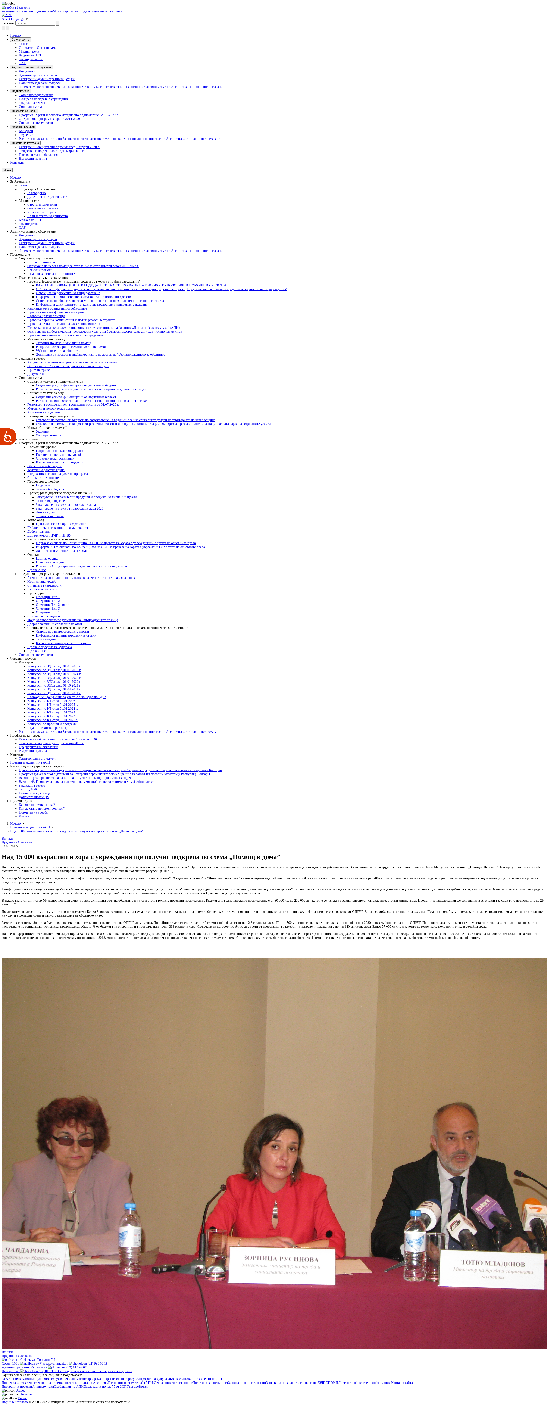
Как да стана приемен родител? (42, 808)
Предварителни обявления (38, 154)
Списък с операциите (43, 477)
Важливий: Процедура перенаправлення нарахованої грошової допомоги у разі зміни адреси (86, 781)
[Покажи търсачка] (3, 28)
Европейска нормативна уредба (59, 454)
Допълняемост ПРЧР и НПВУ (49, 535)
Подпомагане (20, 91)
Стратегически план (42, 204)
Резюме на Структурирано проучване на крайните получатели (81, 566)
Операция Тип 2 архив (52, 604)
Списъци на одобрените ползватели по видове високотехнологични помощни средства (100, 300)
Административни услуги (38, 75)
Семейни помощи (40, 270)
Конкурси (26, 131)
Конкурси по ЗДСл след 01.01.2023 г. (54, 678)
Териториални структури (37, 758)
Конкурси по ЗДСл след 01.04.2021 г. (54, 689)
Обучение (26, 135)
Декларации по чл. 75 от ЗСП (105, 1386)
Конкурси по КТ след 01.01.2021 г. (52, 720)
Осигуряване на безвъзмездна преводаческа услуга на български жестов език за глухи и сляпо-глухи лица (104, 331)
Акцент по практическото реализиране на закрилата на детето (72, 362)
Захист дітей (28, 789)
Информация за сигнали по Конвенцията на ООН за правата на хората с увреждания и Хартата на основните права (120, 547)
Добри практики (39, 531)
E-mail (22, 1398)
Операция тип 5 (47, 612)
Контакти (17, 162)
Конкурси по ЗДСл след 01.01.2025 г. (54, 670)
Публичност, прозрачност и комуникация (57, 527)
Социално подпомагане (36, 95)
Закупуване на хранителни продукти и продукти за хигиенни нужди (86, 497)
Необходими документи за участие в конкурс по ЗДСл (66, 697)
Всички (7, 838)
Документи (27, 71)
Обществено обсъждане (44, 466)
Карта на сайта (402, 1382)
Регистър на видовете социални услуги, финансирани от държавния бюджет (92, 389)
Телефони (27, 1394)
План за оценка (47, 558)
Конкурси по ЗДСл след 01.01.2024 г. (54, 674)
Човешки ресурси (23, 126)
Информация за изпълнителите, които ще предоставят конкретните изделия (91, 304)
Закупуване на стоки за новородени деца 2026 (69, 508)
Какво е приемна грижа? (37, 804)
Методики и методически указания (53, 408)
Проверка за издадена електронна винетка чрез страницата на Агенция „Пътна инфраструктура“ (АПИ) (103, 327)
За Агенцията (20, 39)
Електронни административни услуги (47, 79)
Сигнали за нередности (36, 122)
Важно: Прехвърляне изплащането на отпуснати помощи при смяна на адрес (75, 778)
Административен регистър (47, 728)
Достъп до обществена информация (364, 1382)
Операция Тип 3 (48, 608)
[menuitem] (282, 44)
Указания (42, 431)
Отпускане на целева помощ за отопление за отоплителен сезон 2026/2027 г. (83, 266)
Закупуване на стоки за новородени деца (66, 504)
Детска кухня (45, 512)
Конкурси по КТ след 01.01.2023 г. (52, 712)
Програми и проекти (17, 1386)
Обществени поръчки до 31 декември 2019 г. (51, 151)
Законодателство (31, 59)
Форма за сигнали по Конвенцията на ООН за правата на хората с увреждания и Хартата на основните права (116, 543)
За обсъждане (46, 639)
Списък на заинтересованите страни (62, 631)
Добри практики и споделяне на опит (54, 624)
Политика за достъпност (210, 1382)
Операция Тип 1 (48, 597)
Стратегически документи (55, 458)
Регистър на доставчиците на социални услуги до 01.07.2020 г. (73, 404)
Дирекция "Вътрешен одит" (47, 197)
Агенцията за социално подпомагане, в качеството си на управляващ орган (82, 577)
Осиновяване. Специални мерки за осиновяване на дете (68, 366)
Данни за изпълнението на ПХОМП (62, 551)
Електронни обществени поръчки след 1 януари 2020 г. (59, 147)
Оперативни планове (42, 208)
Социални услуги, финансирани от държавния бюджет (76, 385)
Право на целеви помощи (46, 316)
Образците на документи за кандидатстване (68, 293)
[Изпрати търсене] (57, 23)
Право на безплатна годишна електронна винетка (63, 324)
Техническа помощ (50, 516)
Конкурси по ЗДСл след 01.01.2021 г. (54, 693)
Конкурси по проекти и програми (52, 724)
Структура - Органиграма (37, 47)
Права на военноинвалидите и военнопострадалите (65, 335)
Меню (7, 170)
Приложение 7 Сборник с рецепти (61, 524)
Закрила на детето (32, 103)
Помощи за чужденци (35, 793)
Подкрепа (43, 485)
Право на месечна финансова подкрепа (56, 312)
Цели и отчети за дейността (47, 216)
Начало (15, 35)
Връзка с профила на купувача (49, 647)
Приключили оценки (51, 562)
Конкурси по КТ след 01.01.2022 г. (52, 716)
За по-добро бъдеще (50, 489)
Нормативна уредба (41, 581)
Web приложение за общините (58, 350)
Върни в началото (15, 1402)
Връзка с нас (36, 570)
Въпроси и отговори (42, 589)
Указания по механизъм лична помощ (63, 343)
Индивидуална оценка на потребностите (57, 308)
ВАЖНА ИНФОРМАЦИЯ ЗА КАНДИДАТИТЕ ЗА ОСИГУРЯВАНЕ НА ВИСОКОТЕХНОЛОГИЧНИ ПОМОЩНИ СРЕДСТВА (131, 285)
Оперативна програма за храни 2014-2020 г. (51, 119)
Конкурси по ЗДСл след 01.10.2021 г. (54, 685)
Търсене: (8, 23)
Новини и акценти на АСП (30, 762)
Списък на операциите (44, 616)
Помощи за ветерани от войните (51, 274)
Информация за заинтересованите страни (66, 635)
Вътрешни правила (33, 158)
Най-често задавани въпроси (40, 83)
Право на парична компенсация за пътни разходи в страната (71, 320)
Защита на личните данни (247, 1382)
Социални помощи (41, 262)
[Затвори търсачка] (7, 28)
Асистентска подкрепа (43, 412)
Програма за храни (24, 110)
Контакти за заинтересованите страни (63, 643)
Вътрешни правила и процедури (59, 462)
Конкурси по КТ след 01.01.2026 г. (52, 701)
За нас (23, 44)
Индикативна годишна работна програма (57, 474)
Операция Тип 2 (48, 601)
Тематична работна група (46, 470)
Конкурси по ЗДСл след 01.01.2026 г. (54, 666)
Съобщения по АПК (69, 1386)
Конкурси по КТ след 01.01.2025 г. (52, 704)
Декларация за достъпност (173, 1382)
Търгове (133, 1386)
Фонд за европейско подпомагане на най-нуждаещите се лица (72, 620)
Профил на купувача (25, 142)
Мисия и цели (29, 51)
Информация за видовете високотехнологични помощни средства (84, 297)
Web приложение (48, 435)
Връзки (144, 1386)
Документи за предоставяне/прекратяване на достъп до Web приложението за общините (100, 354)
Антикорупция (43, 1386)
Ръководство (36, 193)
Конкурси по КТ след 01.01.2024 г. (52, 708)
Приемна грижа (38, 370)
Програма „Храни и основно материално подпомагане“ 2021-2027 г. (69, 115)
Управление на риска (42, 212)
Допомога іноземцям (34, 797)
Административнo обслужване (31, 67)
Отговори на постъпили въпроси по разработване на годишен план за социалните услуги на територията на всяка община (125, 420)
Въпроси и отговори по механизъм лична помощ (71, 347)
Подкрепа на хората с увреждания (43, 99)
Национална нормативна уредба (59, 451)
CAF (22, 63)
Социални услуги (32, 106)
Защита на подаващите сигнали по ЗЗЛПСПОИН (302, 1382)
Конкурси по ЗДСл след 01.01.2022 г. (54, 681)
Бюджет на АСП (31, 55)
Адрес (20, 1390)
